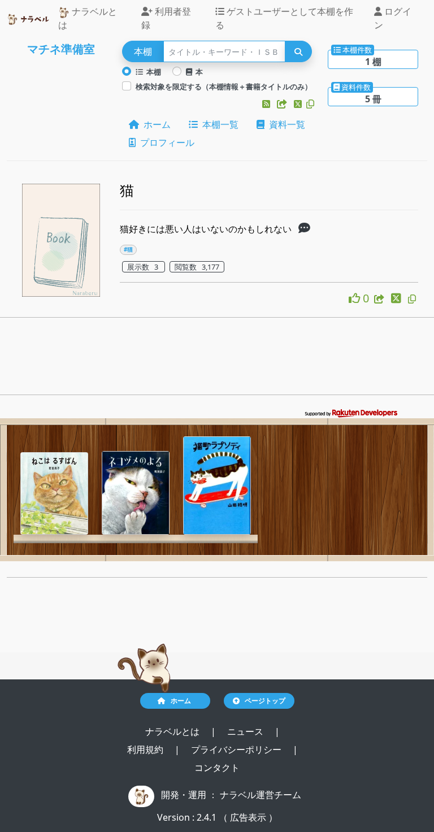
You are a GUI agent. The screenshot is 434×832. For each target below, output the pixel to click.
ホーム (155, 124)
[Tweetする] (299, 104)
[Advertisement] (217, 359)
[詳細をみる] (304, 229)
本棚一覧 (218, 124)
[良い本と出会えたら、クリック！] (356, 298)
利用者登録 (166, 18)
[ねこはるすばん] (54, 493)
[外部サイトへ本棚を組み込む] (283, 104)
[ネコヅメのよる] (135, 493)
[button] (267, 104)
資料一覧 (284, 124)
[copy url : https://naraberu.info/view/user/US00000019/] (310, 104)
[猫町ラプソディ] (217, 485)
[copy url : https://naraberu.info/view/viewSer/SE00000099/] (412, 299)
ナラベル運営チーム (260, 794)
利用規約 (146, 749)
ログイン (392, 18)
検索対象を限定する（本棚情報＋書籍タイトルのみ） (224, 86)
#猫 (128, 249)
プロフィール (165, 142)
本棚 (152, 72)
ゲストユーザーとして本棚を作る (284, 18)
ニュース (246, 731)
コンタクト (217, 767)
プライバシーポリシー (237, 749)
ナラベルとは (87, 18)
